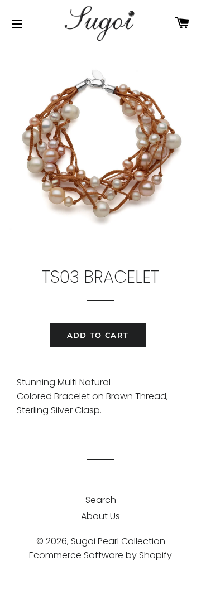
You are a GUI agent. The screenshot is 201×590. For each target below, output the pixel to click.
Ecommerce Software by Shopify (100, 555)
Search (100, 500)
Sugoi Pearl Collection (118, 541)
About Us (100, 516)
